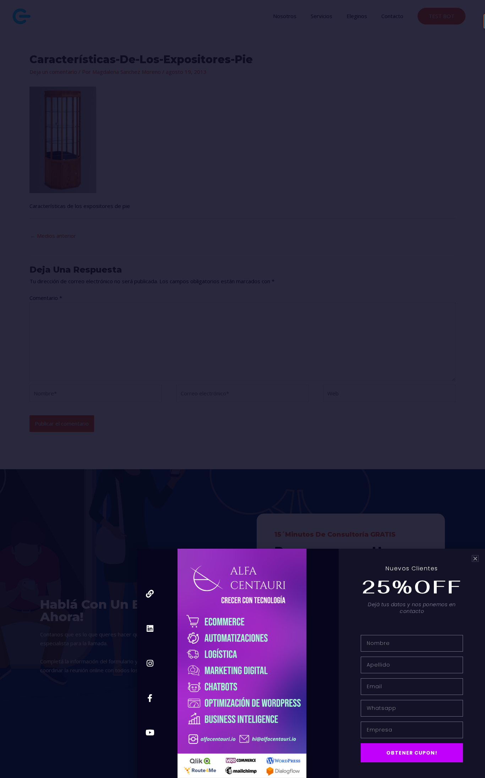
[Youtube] (150, 732)
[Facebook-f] (150, 698)
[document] (242, 389)
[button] (475, 558)
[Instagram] (150, 663)
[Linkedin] (150, 628)
